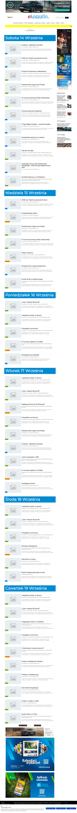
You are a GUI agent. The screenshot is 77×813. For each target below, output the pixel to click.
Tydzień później (37, 722)
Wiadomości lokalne (39, 20)
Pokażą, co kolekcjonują (30, 672)
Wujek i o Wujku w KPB (30, 698)
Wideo (53, 20)
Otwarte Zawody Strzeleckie (32, 108)
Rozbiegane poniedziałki (30, 352)
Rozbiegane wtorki (28, 481)
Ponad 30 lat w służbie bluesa (32, 276)
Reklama (66, 799)
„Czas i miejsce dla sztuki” (31, 299)
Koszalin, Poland (13, 15)
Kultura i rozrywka (18, 20)
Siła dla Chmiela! (27, 148)
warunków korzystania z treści (48, 801)
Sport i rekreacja (29, 20)
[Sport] (13, 46)
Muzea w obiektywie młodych (32, 659)
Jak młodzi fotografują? (30, 685)
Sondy (62, 20)
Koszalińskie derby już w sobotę (33, 135)
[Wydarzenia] (13, 214)
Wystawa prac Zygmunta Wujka (33, 82)
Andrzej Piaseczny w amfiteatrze (33, 174)
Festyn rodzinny (27, 250)
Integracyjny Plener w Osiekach (33, 619)
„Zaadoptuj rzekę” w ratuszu (32, 313)
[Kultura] (13, 72)
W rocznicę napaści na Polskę (32, 339)
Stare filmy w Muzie (29, 556)
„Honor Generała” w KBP (30, 454)
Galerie (48, 20)
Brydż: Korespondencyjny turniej (33, 570)
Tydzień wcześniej (23, 722)
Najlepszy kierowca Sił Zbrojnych (33, 401)
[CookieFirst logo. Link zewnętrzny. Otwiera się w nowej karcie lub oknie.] (1, 806)
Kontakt (66, 801)
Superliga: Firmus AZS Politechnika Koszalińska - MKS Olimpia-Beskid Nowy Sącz (36, 162)
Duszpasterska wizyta (29, 210)
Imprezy (58, 20)
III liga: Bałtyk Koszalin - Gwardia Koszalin (36, 121)
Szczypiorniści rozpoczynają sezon (34, 263)
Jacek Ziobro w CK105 (29, 711)
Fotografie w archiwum (30, 326)
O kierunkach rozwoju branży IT (33, 645)
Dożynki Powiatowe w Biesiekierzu (34, 69)
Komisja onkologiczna (29, 543)
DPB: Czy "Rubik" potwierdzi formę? (34, 55)
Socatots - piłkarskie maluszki (32, 42)
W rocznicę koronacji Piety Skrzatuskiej (36, 95)
